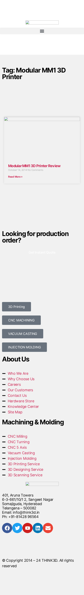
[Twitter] (17, 528)
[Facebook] (7, 528)
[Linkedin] (38, 528)
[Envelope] (48, 528)
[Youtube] (27, 528)
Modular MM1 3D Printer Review (34, 166)
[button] (42, 31)
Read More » (15, 176)
